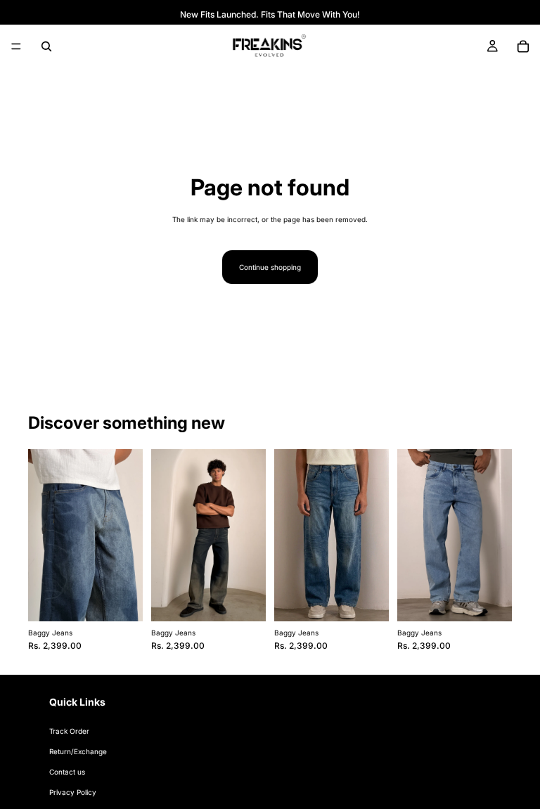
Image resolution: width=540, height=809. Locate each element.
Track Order (69, 731)
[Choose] (121, 599)
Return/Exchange (78, 751)
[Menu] (16, 46)
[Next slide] (127, 534)
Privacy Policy (72, 792)
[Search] (46, 46)
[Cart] (523, 46)
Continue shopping (270, 267)
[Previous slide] (43, 534)
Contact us (67, 772)
